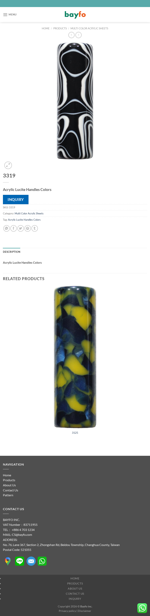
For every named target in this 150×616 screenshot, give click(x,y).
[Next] (17, 163)
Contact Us (10, 490)
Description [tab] (11, 251)
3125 (75, 432)
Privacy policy (67, 610)
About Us (9, 485)
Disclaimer (84, 610)
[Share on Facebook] (13, 228)
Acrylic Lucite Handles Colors (24, 219)
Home (46, 28)
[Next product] (71, 35)
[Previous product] (78, 35)
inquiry (16, 199)
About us (75, 588)
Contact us (75, 593)
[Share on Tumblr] (34, 228)
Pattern (8, 495)
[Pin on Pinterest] (27, 228)
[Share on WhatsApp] (6, 228)
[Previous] (5, 449)
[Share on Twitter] (20, 228)
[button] (10, 14)
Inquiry (75, 598)
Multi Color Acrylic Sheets (89, 28)
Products (60, 28)
